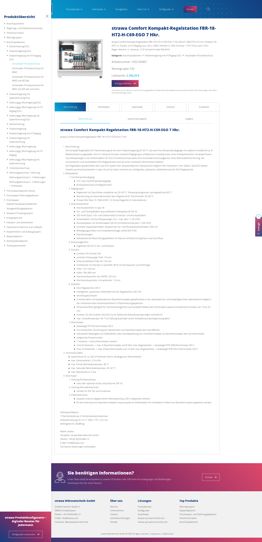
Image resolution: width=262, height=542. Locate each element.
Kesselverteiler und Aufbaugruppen (24, 231)
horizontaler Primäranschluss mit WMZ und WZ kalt (28, 78)
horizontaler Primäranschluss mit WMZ (28, 70)
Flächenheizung (16, 124)
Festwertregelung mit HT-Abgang (25, 133)
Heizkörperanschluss (19, 168)
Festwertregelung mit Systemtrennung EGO (19, 96)
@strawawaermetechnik (76, 521)
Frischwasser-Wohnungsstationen (23, 195)
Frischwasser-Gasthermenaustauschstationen (22, 202)
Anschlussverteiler (15, 23)
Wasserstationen (14, 236)
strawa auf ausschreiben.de (151, 518)
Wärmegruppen (14, 37)
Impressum (155, 533)
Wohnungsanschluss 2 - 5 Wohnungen (27, 177)
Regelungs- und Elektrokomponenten (25, 28)
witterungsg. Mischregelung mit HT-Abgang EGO (26, 109)
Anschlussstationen (16, 42)
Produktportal (73, 9)
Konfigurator (165, 9)
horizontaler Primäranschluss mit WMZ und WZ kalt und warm (28, 87)
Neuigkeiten (121, 9)
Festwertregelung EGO (20, 51)
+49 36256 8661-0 (72, 514)
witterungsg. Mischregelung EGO (25, 102)
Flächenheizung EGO (19, 46)
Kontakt (113, 521)
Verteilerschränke (15, 32)
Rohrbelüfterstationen (17, 240)
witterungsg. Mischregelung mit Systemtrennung (24, 161)
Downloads (97, 9)
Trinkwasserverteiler (16, 245)
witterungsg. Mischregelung (22, 146)
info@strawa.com (70, 518)
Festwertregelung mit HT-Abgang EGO (25, 57)
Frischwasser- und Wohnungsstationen (197, 514)
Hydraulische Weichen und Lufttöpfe (24, 227)
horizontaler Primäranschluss (26, 63)
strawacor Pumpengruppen (20, 213)
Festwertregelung (17, 128)
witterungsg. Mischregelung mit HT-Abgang (26, 153)
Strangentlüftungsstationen (19, 208)
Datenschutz (168, 533)
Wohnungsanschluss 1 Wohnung (24, 172)
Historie (114, 514)
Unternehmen (117, 510)
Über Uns (142, 9)
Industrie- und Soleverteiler (20, 222)
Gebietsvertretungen (120, 518)
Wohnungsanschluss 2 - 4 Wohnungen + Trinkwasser (27, 183)
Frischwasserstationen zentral (21, 190)
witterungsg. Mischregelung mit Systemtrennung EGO (24, 117)
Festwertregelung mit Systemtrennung (19, 140)
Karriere (114, 506)
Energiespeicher (14, 217)
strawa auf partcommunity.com (153, 521)
